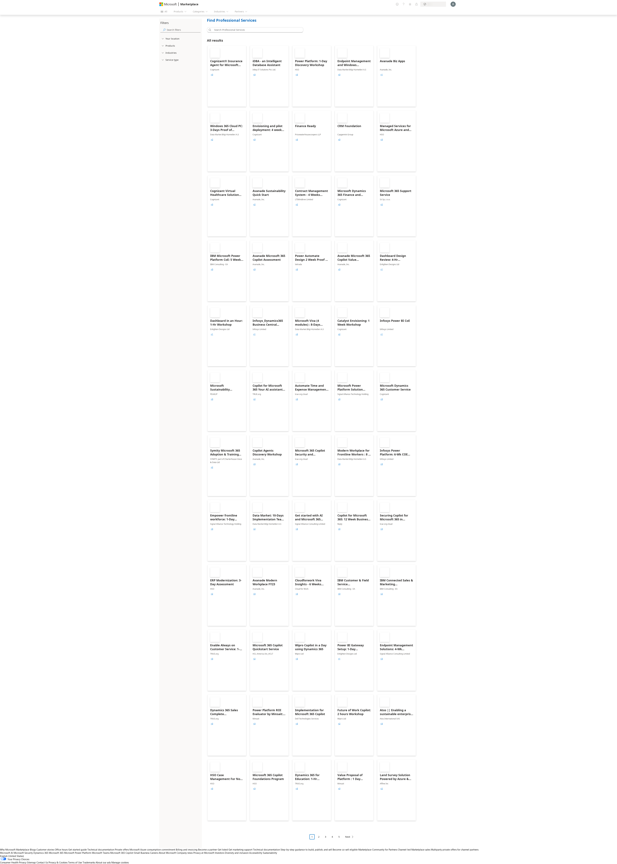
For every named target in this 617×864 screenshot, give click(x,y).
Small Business (141, 852)
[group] (212, 74)
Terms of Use (75, 862)
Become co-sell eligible (345, 849)
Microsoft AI (6, 852)
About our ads (103, 862)
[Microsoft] (168, 4)
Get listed (223, 849)
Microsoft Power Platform (77, 852)
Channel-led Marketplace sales (414, 849)
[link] (227, 76)
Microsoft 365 (56, 852)
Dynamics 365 (40, 852)
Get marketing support (240, 849)
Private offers (122, 849)
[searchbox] (184, 29)
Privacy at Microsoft (203, 852)
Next (347, 836)
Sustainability (270, 852)
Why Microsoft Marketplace (14, 849)
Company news (185, 852)
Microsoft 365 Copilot (121, 852)
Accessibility (255, 852)
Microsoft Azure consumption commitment (153, 849)
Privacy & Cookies (58, 862)
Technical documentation (100, 849)
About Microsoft (167, 852)
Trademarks (89, 862)
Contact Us (42, 862)
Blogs (33, 849)
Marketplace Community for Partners (377, 849)
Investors (219, 852)
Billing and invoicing (186, 849)
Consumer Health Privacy (13, 862)
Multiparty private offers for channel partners (454, 849)
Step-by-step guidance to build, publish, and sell (306, 849)
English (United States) (12, 856)
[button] (209, 30)
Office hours (61, 849)
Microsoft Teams (101, 852)
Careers (154, 852)
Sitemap (31, 862)
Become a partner (207, 849)
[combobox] (256, 30)
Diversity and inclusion (237, 852)
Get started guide (77, 849)
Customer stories (45, 849)
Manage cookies (120, 862)
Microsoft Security (23, 852)
